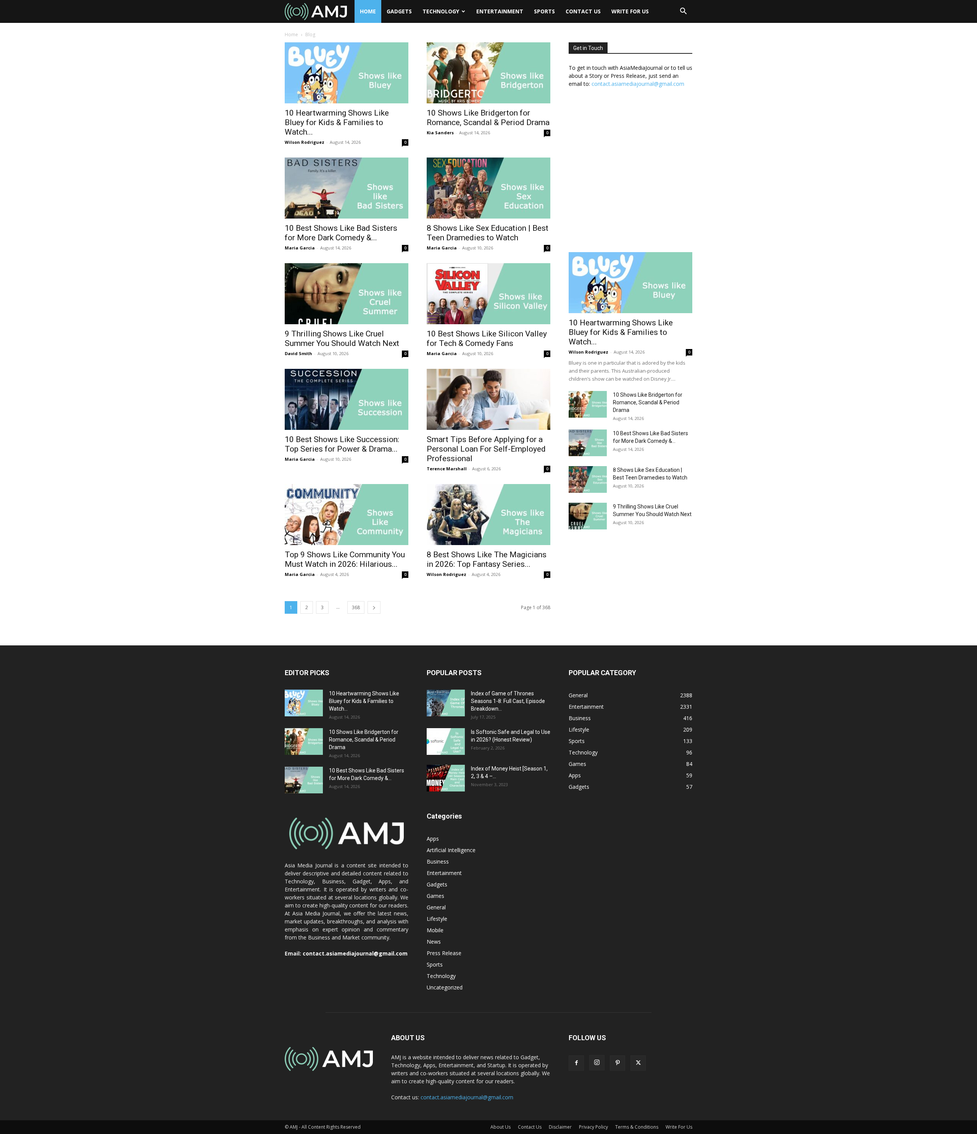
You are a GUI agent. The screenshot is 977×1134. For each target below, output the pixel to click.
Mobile (435, 930)
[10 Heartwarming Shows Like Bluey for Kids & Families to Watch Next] (346, 72)
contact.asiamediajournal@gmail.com (638, 83)
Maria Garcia (300, 248)
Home (368, 11)
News (434, 941)
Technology (440, 11)
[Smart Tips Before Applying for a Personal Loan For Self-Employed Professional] (488, 399)
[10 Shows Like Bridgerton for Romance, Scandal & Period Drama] (488, 72)
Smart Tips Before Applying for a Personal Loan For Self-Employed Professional (486, 449)
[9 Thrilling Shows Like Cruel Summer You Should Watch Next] (346, 293)
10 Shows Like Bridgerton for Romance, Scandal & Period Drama (488, 117)
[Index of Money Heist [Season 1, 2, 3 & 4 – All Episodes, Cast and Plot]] (446, 778)
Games (435, 895)
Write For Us (630, 11)
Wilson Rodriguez (304, 142)
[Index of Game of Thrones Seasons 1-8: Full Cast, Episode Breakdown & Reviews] (446, 703)
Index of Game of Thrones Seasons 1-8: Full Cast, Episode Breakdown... (508, 701)
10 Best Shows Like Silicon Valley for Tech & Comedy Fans (487, 338)
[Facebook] (576, 1063)
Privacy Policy (593, 1127)
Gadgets (399, 11)
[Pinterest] (617, 1063)
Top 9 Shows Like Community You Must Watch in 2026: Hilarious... (345, 559)
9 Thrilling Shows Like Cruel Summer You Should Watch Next (342, 338)
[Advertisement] (630, 174)
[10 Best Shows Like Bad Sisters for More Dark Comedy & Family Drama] (346, 188)
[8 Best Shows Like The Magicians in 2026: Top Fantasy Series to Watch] (488, 514)
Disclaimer (560, 1127)
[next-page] (374, 607)
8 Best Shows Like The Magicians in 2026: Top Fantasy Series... (487, 559)
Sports (544, 11)
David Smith (298, 353)
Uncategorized (445, 987)
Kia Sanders (440, 132)
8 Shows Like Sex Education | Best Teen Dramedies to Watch (487, 233)
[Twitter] (638, 1063)
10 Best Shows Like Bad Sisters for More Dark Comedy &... (341, 233)
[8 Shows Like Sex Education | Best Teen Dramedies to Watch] (488, 188)
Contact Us (583, 11)
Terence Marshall (447, 468)
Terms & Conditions (636, 1127)
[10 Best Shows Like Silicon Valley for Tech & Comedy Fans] (488, 293)
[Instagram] (597, 1062)
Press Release (444, 953)
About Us (500, 1127)
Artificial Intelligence (451, 850)
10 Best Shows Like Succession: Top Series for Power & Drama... (342, 444)
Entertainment (499, 11)
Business (438, 861)
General (436, 907)
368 (356, 607)
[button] (683, 12)
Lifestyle (437, 918)
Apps (433, 838)
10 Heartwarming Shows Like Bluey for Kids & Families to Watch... (337, 122)
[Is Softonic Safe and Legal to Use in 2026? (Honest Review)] (446, 741)
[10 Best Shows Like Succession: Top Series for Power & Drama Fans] (346, 399)
